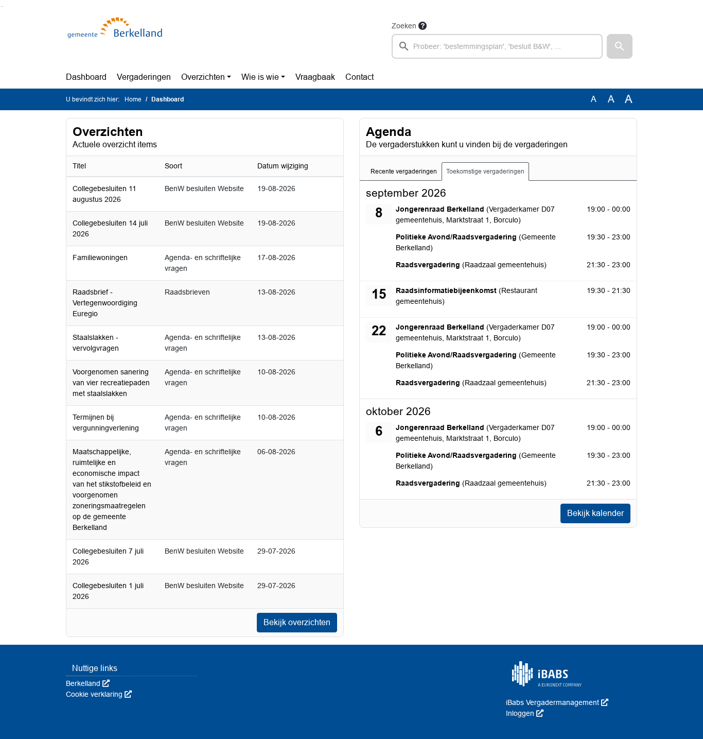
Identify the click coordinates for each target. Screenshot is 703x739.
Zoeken (404, 26)
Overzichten (203, 77)
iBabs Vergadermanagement (557, 702)
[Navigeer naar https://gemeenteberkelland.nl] (116, 39)
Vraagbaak (315, 77)
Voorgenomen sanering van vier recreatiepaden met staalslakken (111, 383)
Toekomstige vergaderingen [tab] (485, 171)
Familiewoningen (100, 257)
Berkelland (88, 683)
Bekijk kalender (595, 513)
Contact (359, 77)
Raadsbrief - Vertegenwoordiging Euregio (105, 303)
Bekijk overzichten (296, 622)
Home (133, 99)
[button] (619, 46)
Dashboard (86, 77)
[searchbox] (497, 46)
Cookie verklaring (99, 694)
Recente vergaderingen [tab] (404, 171)
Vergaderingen (144, 77)
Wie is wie (260, 77)
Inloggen (524, 713)
